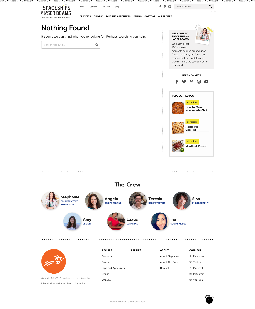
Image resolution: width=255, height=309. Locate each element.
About (82, 6)
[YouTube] (206, 83)
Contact (93, 6)
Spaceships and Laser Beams (56, 11)
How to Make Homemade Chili (196, 108)
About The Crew (169, 262)
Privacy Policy (47, 283)
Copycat (149, 16)
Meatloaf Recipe (196, 146)
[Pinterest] (164, 7)
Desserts (85, 16)
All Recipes (165, 16)
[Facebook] (160, 7)
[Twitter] (184, 83)
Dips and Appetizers (118, 16)
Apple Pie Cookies (191, 128)
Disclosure (60, 283)
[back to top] (209, 299)
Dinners (98, 16)
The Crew (105, 6)
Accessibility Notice (76, 283)
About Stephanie (169, 256)
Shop (117, 6)
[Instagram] (169, 7)
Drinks (138, 16)
